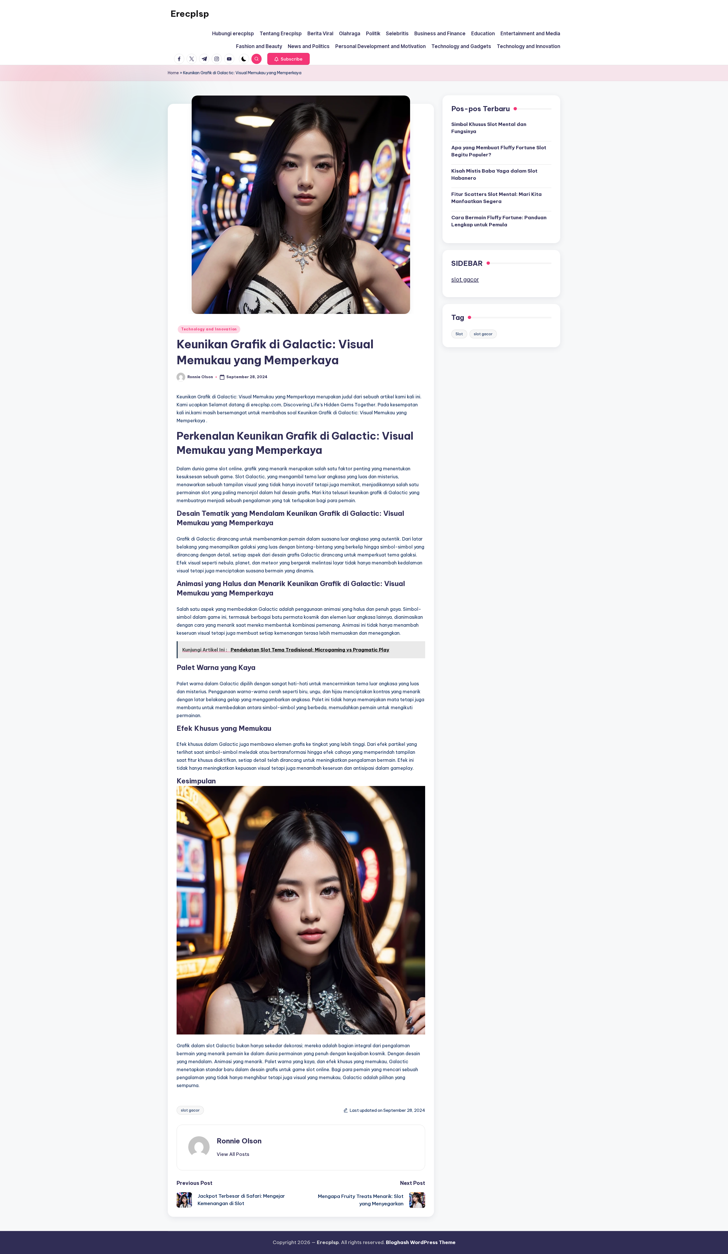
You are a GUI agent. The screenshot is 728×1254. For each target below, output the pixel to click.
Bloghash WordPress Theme (421, 1242)
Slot (459, 333)
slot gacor (190, 1110)
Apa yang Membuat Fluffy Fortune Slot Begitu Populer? (498, 151)
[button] (288, 59)
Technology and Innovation (209, 329)
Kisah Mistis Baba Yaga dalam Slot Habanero (494, 174)
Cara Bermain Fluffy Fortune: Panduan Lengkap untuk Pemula (499, 221)
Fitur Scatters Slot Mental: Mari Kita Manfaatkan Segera (496, 197)
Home (173, 72)
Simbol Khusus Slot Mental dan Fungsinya (488, 127)
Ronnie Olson (239, 1141)
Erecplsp (190, 13)
